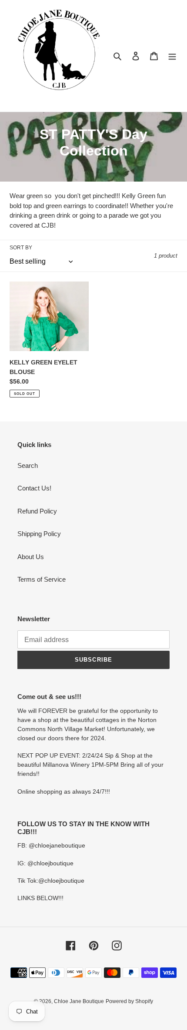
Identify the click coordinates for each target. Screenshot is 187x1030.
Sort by (21, 248)
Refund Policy (37, 511)
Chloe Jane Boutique (79, 1001)
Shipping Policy (39, 533)
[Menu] (172, 55)
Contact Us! (34, 488)
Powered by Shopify (129, 1001)
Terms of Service (41, 579)
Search (27, 465)
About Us (30, 556)
